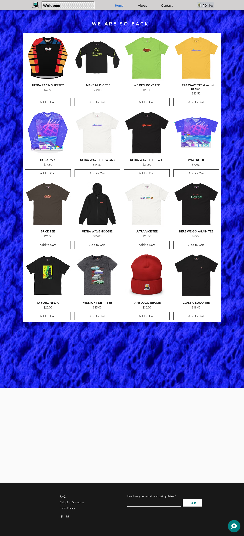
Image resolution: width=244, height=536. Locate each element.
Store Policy (67, 508)
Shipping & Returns (72, 502)
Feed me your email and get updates (150, 496)
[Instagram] (68, 516)
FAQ (63, 496)
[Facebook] (62, 516)
